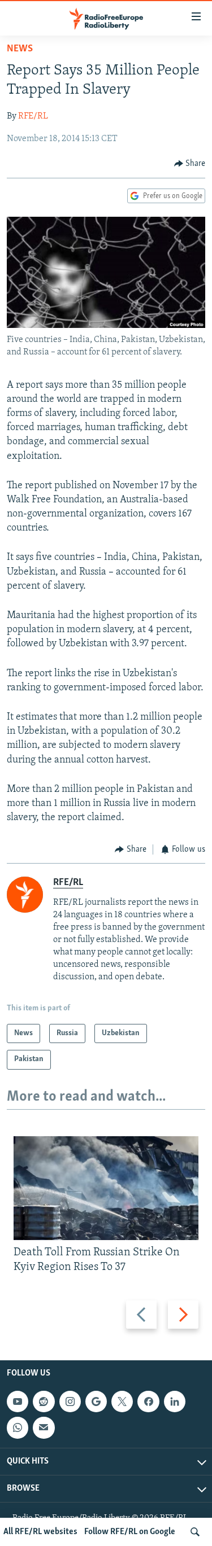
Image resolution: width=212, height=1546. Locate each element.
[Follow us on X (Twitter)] (122, 1401)
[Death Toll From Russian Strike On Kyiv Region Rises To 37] (106, 1188)
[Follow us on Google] (96, 1401)
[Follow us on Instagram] (70, 1401)
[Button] (190, 163)
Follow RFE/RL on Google (129, 1531)
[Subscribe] (43, 1428)
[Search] (195, 1532)
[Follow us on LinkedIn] (174, 1401)
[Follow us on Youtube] (17, 1401)
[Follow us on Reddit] (43, 1401)
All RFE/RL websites (40, 1531)
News (20, 49)
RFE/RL (33, 116)
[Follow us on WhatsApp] (17, 1428)
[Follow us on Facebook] (148, 1401)
